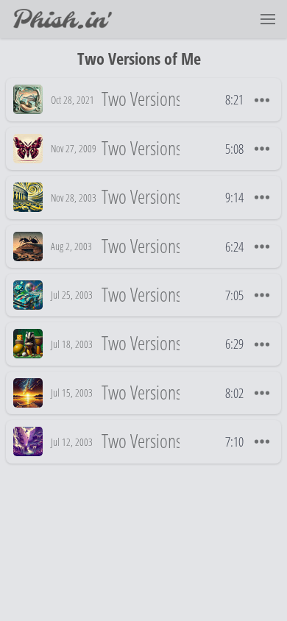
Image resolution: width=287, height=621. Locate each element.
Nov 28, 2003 (73, 198)
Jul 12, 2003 (72, 442)
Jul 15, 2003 (72, 393)
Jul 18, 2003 (72, 344)
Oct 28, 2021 (72, 100)
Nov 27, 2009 (73, 148)
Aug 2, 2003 (71, 246)
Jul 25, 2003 (72, 295)
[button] (268, 19)
